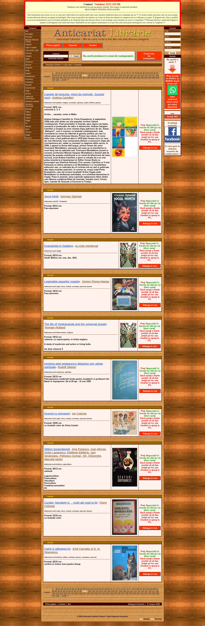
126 (80, 77)
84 (149, 73)
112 (135, 75)
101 (93, 75)
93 (67, 75)
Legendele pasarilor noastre (62, 281)
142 (142, 77)
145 (153, 77)
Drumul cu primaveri (57, 413)
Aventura (28, 37)
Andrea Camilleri (63, 97)
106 (112, 75)
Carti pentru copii (31, 50)
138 (126, 77)
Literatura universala (29, 105)
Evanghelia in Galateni (58, 246)
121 (61, 77)
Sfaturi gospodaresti (57, 449)
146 (157, 77)
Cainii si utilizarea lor (57, 549)
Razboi (28, 118)
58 (78, 73)
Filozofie (28, 85)
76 (127, 73)
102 (97, 75)
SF (26, 123)
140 (134, 77)
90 (58, 75)
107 (116, 75)
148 (57, 80)
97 (78, 75)
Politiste (28, 115)
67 (103, 73)
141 (138, 77)
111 (131, 75)
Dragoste (28, 68)
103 (101, 75)
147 (53, 80)
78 (133, 73)
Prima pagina (50, 604)
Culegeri (28, 56)
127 (84, 77)
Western (28, 138)
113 (138, 75)
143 (146, 77)
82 (144, 73)
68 (106, 73)
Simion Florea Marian (95, 281)
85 (152, 73)
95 (72, 75)
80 (138, 73)
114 (142, 75)
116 (150, 75)
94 (69, 75)
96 (75, 75)
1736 (64, 80)
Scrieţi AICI (172, 116)
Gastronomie (30, 88)
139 (130, 77)
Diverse (28, 65)
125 (76, 77)
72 (116, 73)
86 (155, 73)
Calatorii (28, 45)
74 (122, 73)
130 (96, 77)
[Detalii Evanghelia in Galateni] (128, 267)
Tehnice (28, 132)
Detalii (50, 88)
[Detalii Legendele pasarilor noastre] (125, 309)
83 (146, 73)
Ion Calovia (79, 413)
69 (108, 73)
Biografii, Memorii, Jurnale (32, 41)
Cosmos (28, 53)
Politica (28, 112)
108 (120, 75)
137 (122, 77)
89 (56, 75)
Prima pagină (53, 45)
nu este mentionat (86, 246)
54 (67, 73)
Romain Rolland (55, 327)
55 (70, 73)
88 (53, 75)
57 (76, 73)
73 (119, 73)
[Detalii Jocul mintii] (124, 231)
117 (153, 75)
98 (80, 75)
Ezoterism (29, 79)
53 (65, 73)
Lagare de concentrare (30, 97)
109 (124, 75)
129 (92, 77)
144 (149, 77)
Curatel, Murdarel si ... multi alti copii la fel (71, 502)
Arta (26, 31)
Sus (69, 604)
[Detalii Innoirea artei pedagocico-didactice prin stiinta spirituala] (125, 399)
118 (157, 75)
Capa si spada (30, 47)
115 (146, 75)
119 (53, 77)
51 (59, 73)
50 (57, 73)
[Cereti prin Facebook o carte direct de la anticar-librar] (172, 141)
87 (157, 73)
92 (64, 75)
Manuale (28, 109)
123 (69, 77)
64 (95, 73)
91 (61, 75)
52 (62, 73)
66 (100, 73)
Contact (93, 45)
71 (114, 73)
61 (87, 73)
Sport (27, 129)
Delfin (27, 59)
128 (88, 77)
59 (81, 73)
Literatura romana (32, 101)
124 (72, 77)
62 (89, 73)
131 (99, 77)
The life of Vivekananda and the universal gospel (75, 324)
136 (119, 77)
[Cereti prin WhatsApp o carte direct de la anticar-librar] (172, 94)
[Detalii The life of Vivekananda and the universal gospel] (128, 347)
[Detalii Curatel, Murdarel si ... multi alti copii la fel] (124, 534)
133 (107, 77)
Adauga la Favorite (136, 604)
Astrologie (29, 34)
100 (89, 75)
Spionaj (28, 126)
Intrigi (27, 91)
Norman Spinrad (71, 196)
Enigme (28, 73)
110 (128, 75)
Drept (27, 70)
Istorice (28, 94)
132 (103, 77)
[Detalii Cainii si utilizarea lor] (125, 580)
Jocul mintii (51, 196)
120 (57, 77)
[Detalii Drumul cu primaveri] (125, 434)
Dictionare (29, 62)
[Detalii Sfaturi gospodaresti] (125, 486)
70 (111, 73)
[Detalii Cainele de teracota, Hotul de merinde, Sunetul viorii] (125, 156)
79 (136, 73)
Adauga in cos (150, 147)
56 (73, 73)
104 (105, 75)
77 (130, 73)
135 (115, 77)
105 (109, 75)
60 (84, 73)
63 (92, 73)
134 (111, 77)
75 (125, 73)
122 (65, 77)
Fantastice (29, 82)
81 (141, 73)
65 (97, 73)
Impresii (73, 45)
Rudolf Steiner (67, 367)
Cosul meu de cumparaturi (149, 56)
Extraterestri (30, 76)
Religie (27, 120)
